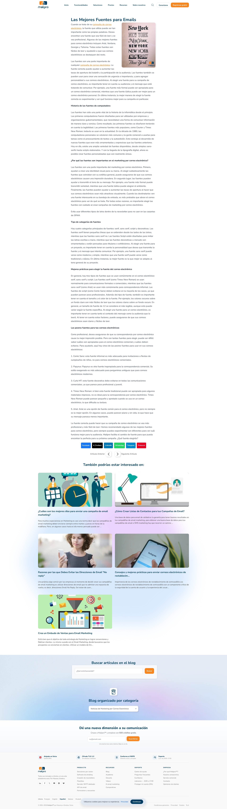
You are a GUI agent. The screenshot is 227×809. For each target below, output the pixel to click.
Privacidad (124, 802)
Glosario (109, 778)
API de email (81, 787)
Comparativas (111, 787)
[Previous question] (108, 454)
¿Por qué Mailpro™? (170, 771)
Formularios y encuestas (86, 790)
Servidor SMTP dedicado (86, 784)
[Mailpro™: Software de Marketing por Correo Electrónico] (43, 5)
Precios (111, 5)
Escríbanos (138, 778)
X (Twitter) (97, 445)
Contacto (166, 781)
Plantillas (80, 781)
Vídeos (108, 781)
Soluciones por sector (85, 771)
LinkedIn (108, 445)
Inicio (66, 5)
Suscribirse (133, 739)
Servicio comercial (169, 778)
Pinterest (141, 445)
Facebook (86, 445)
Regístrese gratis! (180, 5)
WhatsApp (119, 445)
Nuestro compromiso (171, 775)
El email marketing (112, 784)
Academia (109, 775)
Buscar (149, 671)
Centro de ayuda (141, 771)
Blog (107, 771)
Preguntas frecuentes (142, 775)
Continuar (137, 802)
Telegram (130, 445)
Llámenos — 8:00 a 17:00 (144, 781)
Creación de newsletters (86, 778)
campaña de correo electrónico (95, 65)
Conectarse (163, 5)
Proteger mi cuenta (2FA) (144, 784)
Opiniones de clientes (171, 784)
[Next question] (117, 454)
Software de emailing (85, 775)
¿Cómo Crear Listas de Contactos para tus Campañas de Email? (149, 511)
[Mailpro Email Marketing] (42, 770)
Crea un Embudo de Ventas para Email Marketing (65, 633)
